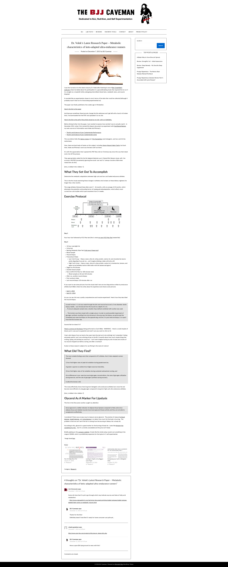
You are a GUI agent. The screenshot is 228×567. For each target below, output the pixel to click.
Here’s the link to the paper (72, 109)
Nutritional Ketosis (120, 126)
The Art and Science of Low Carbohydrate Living (82, 134)
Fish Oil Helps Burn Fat (70, 459)
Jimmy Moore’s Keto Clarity (111, 145)
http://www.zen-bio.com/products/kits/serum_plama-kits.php (87, 533)
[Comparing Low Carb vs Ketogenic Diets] (117, 452)
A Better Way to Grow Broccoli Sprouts (148, 57)
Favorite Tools (110, 32)
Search (139, 41)
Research (73, 469)
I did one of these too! (91, 250)
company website (83, 432)
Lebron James (84, 139)
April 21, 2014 (71, 293)
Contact (122, 32)
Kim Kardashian (97, 139)
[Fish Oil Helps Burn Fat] (74, 452)
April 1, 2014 (71, 291)
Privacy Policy (141, 32)
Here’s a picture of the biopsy (74, 329)
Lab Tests (89, 32)
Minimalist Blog (119, 564)
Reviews (99, 32)
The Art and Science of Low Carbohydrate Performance (84, 132)
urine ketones (87, 419)
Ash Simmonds (73, 489)
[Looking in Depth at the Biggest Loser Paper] (96, 452)
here (73, 438)
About (131, 32)
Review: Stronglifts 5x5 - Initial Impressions (149, 61)
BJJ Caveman (107, 51)
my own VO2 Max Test (105, 237)
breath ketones (74, 419)
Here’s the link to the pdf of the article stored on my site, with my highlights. (88, 120)
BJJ (82, 32)
